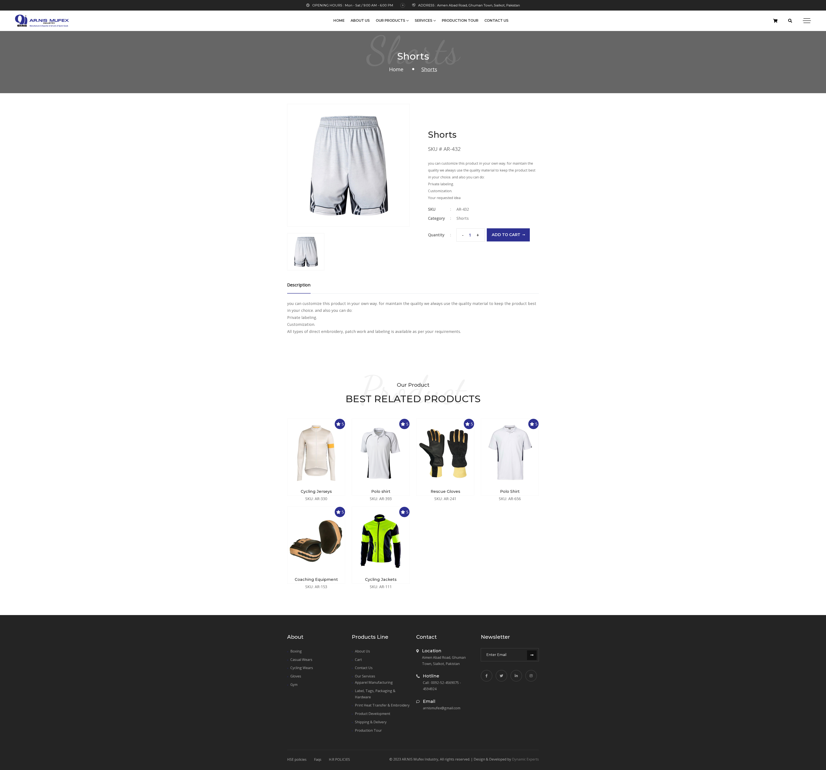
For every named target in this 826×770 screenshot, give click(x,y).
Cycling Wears (301, 667)
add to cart (506, 234)
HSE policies (297, 759)
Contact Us (496, 21)
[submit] (532, 655)
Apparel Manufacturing (374, 682)
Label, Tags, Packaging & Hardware (375, 693)
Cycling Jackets (380, 579)
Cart (358, 659)
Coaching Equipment (316, 579)
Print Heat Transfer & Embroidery (382, 705)
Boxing (296, 651)
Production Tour (460, 21)
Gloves (295, 676)
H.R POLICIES (339, 759)
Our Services (365, 676)
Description (299, 285)
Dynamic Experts (525, 759)
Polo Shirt (510, 491)
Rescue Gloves (445, 491)
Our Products (390, 21)
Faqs (317, 759)
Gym (293, 684)
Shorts (462, 218)
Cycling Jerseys (316, 491)
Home (339, 21)
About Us (360, 21)
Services (423, 21)
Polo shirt (380, 491)
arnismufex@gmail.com (441, 708)
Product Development (372, 713)
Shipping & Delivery (371, 722)
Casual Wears (301, 659)
